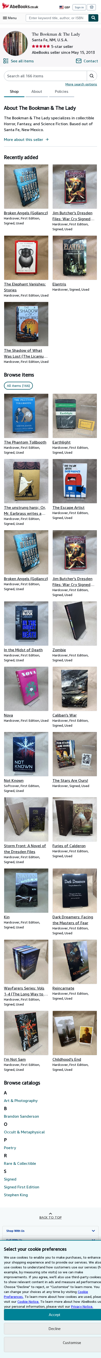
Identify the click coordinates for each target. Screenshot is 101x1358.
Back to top (50, 1217)
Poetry (10, 1147)
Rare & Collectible (20, 1163)
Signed (10, 1179)
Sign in (79, 7)
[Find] (93, 18)
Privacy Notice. (82, 1306)
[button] (92, 76)
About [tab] (36, 91)
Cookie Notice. (28, 1301)
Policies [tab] (61, 91)
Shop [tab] (14, 91)
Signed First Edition (21, 1186)
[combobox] (57, 18)
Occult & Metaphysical (24, 1131)
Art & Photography (21, 1100)
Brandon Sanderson (21, 1116)
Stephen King (16, 1194)
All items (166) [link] (18, 385)
